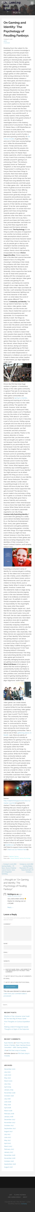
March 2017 (8, 1146)
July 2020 (7, 1072)
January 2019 (8, 1090)
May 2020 (7, 1078)
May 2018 (7, 1105)
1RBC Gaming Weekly (14, 1197)
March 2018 (8, 1110)
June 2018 (7, 1102)
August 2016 (8, 1167)
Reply (9, 907)
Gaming (16, 856)
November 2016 (9, 1158)
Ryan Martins (8, 1043)
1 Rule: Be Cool (6, 2)
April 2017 (7, 1143)
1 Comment (7, 43)
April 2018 (7, 1107)
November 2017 (9, 1122)
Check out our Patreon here (17, 849)
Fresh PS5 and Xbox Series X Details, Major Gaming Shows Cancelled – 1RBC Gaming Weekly (17, 1045)
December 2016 (9, 1155)
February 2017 (9, 1149)
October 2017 (9, 1125)
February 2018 (9, 1113)
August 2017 (8, 1131)
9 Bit (10, 1194)
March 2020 (8, 1081)
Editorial (17, 858)
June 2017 (7, 1137)
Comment (7, 924)
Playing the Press (20, 1194)
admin (5, 41)
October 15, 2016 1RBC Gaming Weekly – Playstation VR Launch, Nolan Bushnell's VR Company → (26, 868)
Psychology (27, 858)
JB (5, 1050)
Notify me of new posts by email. (18, 982)
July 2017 (7, 1134)
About (25, 1197)
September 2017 (10, 1128)
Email (6, 952)
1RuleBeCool (9, 845)
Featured (11, 856)
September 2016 (10, 1164)
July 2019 (7, 1084)
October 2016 (9, 1161)
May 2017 (7, 1140)
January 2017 (8, 1152)
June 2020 (7, 1075)
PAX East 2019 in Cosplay (17, 1050)
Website (7, 961)
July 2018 (7, 1099)
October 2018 (9, 1096)
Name (6, 943)
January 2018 (8, 1116)
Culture (12, 858)
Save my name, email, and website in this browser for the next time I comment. (18, 971)
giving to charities (21, 398)
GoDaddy (24, 1203)
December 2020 (9, 1069)
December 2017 (9, 1119)
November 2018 (9, 1093)
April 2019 (7, 1087)
